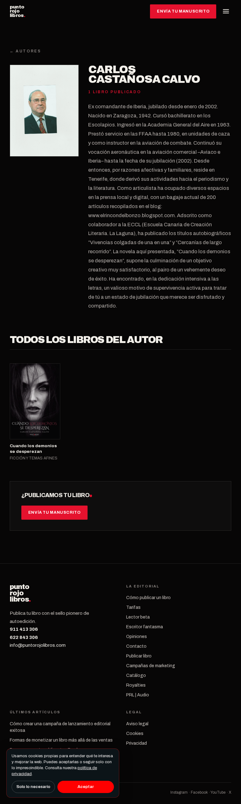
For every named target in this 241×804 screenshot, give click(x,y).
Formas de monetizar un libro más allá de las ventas (61, 740)
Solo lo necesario (33, 787)
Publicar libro (139, 656)
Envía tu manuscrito (183, 11)
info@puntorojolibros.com (38, 645)
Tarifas (133, 607)
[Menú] (226, 11)
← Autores (25, 51)
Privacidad (136, 743)
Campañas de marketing (150, 665)
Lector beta (138, 617)
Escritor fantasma (144, 626)
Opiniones (136, 636)
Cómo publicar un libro (148, 597)
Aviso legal (137, 723)
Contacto (136, 646)
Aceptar (86, 787)
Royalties (136, 685)
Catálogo (136, 675)
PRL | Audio (137, 695)
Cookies (134, 733)
